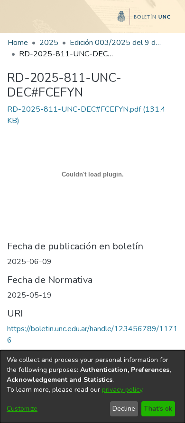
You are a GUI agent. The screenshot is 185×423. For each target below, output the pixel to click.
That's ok (158, 408)
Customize (22, 408)
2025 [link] (48, 42)
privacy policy (122, 389)
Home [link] (18, 42)
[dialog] (92, 386)
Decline (123, 408)
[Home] (92, 20)
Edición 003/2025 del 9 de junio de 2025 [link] (117, 42)
